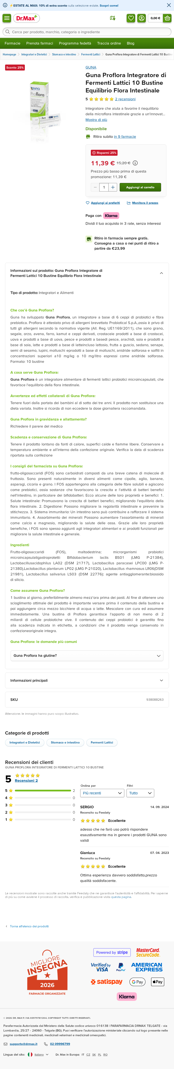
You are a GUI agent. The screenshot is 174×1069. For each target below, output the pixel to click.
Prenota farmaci (39, 43)
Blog (130, 43)
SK (94, 1054)
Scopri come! (109, 5)
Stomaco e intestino (65, 742)
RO (105, 1054)
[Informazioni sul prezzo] (135, 163)
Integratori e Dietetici (25, 742)
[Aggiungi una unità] (113, 187)
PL (99, 1054)
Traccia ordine (109, 43)
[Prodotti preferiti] (131, 18)
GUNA (91, 67)
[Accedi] (141, 18)
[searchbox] (87, 31)
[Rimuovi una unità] (95, 187)
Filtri (130, 785)
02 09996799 (60, 1044)
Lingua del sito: (14, 1054)
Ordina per (88, 785)
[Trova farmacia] (112, 18)
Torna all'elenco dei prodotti (29, 926)
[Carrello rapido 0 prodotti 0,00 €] (167, 18)
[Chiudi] (168, 5)
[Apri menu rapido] (7, 18)
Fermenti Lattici (102, 742)
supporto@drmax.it (23, 1044)
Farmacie (12, 43)
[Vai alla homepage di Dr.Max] (26, 18)
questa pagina (121, 897)
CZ (88, 1054)
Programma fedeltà (75, 43)
